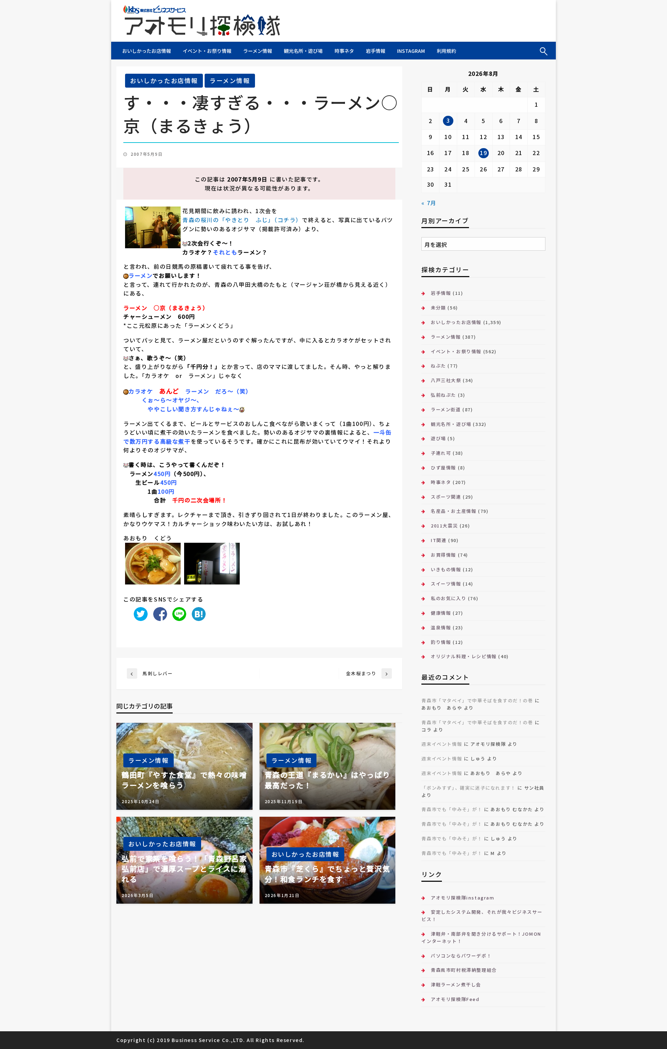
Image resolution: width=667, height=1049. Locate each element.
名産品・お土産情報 (453, 511)
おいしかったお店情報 (146, 50)
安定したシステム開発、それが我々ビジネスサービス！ (481, 915)
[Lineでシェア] (177, 613)
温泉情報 (441, 627)
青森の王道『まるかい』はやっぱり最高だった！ (327, 780)
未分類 (438, 307)
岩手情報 (375, 50)
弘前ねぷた (443, 395)
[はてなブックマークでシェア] (197, 613)
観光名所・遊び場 (303, 50)
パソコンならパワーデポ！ (461, 955)
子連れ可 (441, 453)
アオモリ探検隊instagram (462, 897)
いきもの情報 (446, 569)
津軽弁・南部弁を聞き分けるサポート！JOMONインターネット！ (481, 937)
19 (483, 152)
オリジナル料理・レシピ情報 (463, 656)
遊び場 (438, 438)
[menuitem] (146, 50)
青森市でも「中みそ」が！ (451, 809)
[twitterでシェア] (139, 613)
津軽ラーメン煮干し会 (456, 984)
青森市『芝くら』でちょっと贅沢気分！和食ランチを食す (327, 874)
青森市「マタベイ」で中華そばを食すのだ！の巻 (477, 700)
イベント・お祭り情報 (207, 50)
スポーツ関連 (446, 496)
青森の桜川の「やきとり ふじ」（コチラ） (242, 220)
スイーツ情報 (446, 583)
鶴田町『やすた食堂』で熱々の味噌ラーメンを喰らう (184, 780)
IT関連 (438, 540)
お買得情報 (443, 554)
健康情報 (441, 613)
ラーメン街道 (446, 409)
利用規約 (446, 50)
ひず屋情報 (443, 467)
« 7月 (428, 203)
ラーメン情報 (257, 50)
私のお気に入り (448, 598)
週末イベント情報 (441, 744)
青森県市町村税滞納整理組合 (463, 970)
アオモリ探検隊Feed (455, 999)
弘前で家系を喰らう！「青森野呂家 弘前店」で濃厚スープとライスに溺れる (184, 869)
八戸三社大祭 (446, 380)
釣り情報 (441, 642)
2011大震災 (444, 525)
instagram (411, 50)
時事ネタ (344, 50)
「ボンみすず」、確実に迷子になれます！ (468, 787)
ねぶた (438, 365)
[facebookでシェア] (158, 613)
